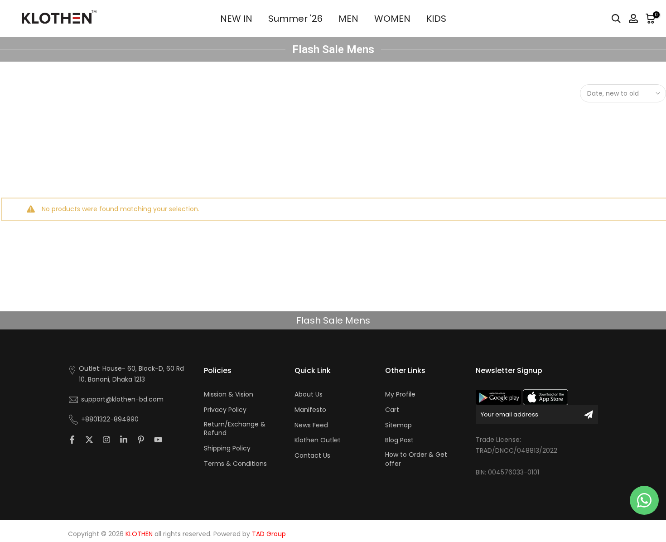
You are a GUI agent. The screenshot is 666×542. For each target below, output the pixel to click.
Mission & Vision (228, 394)
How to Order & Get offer (416, 459)
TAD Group (269, 534)
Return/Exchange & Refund (234, 429)
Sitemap (398, 425)
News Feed (311, 425)
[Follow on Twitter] (89, 439)
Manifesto (310, 410)
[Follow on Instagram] (106, 439)
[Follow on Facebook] (72, 439)
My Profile (400, 394)
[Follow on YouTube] (158, 439)
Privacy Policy (225, 410)
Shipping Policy (227, 448)
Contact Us (312, 455)
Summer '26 (295, 18)
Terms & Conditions (235, 464)
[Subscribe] (588, 414)
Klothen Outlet (317, 440)
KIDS (436, 18)
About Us (308, 394)
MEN (348, 18)
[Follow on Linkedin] (124, 439)
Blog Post (399, 440)
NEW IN (236, 18)
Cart (392, 410)
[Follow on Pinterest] (141, 439)
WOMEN (392, 18)
